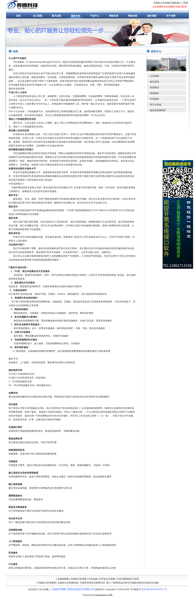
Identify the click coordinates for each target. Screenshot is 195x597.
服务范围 (151, 15)
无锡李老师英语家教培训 (92, 582)
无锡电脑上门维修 (179, 3)
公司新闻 (154, 76)
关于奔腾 (170, 15)
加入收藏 (43, 589)
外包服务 (154, 99)
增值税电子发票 (130, 579)
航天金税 (56, 15)
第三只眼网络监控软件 (118, 582)
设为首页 (33, 589)
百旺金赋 (92, 579)
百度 (119, 579)
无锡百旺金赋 (151, 582)
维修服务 (154, 93)
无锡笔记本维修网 (47, 582)
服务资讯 (154, 81)
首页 (18, 15)
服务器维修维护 (158, 110)
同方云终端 (155, 104)
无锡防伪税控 (137, 582)
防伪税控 (154, 87)
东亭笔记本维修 (107, 579)
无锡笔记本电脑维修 (68, 582)
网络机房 (113, 15)
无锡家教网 (63, 579)
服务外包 (75, 15)
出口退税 (37, 15)
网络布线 (132, 15)
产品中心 (94, 15)
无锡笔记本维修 (161, 3)
